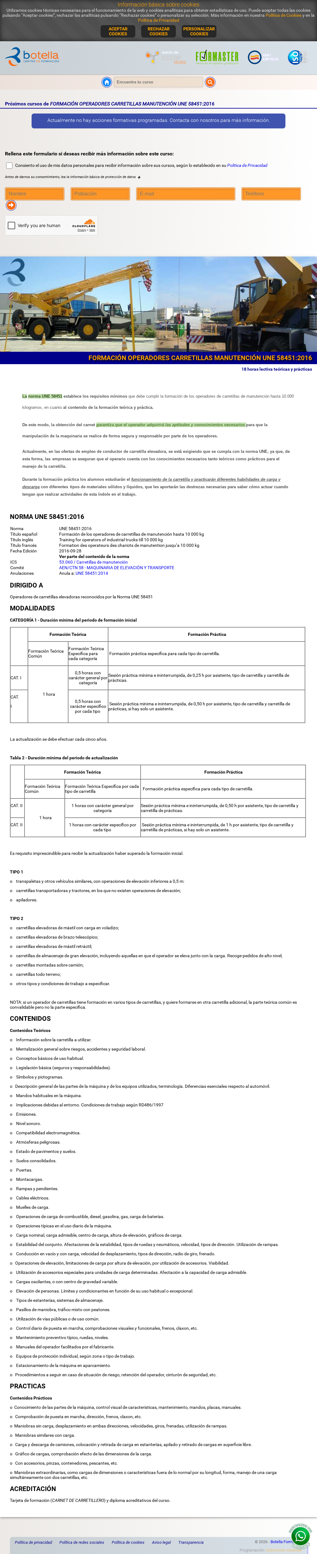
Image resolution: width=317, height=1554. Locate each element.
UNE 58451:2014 (92, 573)
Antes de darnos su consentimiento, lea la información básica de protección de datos (73, 177)
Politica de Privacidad (247, 165)
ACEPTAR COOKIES (118, 31)
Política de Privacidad (158, 20)
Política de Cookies (284, 15)
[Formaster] (217, 67)
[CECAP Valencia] (166, 67)
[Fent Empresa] (263, 67)
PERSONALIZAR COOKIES (199, 31)
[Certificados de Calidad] (297, 67)
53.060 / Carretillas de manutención (93, 562)
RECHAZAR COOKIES (159, 31)
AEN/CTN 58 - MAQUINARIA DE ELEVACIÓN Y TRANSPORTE (116, 567)
